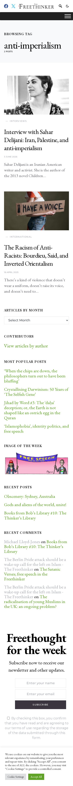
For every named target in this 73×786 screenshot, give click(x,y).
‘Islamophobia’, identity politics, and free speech (36, 428)
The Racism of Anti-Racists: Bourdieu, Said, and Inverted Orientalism (36, 255)
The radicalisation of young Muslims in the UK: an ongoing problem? (34, 601)
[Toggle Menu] (67, 16)
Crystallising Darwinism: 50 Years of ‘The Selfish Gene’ (36, 391)
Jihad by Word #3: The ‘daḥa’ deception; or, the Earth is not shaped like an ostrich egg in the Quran (32, 410)
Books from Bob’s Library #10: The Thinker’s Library (35, 515)
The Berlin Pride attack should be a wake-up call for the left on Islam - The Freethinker (35, 564)
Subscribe (40, 704)
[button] (67, 6)
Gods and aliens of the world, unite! (35, 505)
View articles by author (26, 346)
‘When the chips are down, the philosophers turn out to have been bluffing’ (34, 376)
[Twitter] (13, 6)
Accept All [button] (36, 777)
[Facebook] (6, 6)
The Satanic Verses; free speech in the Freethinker (32, 574)
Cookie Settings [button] (16, 777)
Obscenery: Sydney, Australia (29, 496)
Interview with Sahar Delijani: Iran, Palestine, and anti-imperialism (36, 139)
